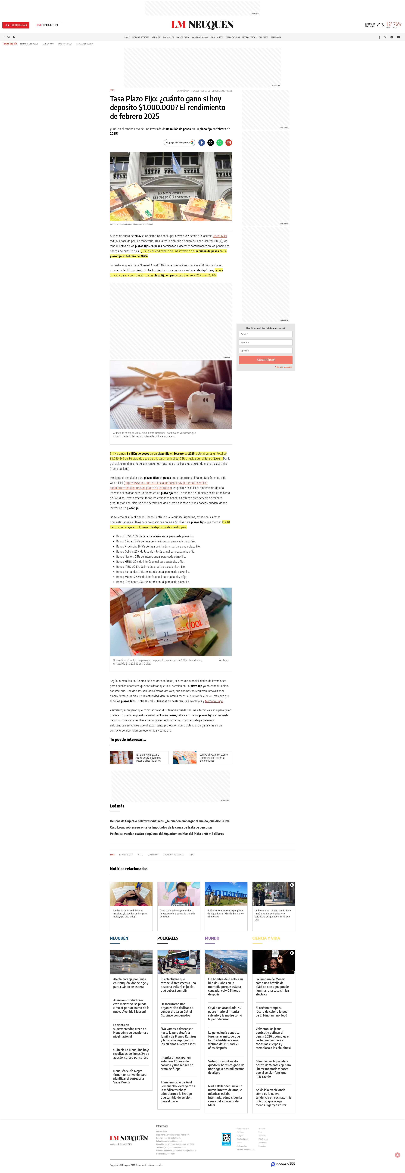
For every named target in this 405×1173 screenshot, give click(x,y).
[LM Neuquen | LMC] (47, 25)
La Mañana (183, 90)
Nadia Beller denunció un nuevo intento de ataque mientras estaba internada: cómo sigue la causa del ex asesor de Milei (225, 1095)
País (213, 37)
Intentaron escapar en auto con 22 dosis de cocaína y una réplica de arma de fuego (177, 1063)
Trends (239, 1143)
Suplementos (241, 1146)
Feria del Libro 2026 (29, 44)
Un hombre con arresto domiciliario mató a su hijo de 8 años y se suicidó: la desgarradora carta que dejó (273, 915)
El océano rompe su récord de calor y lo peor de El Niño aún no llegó (272, 1011)
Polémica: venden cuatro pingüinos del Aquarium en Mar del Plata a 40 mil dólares (167, 833)
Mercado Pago (214, 701)
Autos (220, 37)
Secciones (262, 1143)
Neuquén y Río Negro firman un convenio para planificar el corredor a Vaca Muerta (129, 1076)
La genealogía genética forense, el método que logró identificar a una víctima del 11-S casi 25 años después (224, 1040)
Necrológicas (249, 37)
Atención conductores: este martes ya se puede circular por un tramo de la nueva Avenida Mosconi (131, 1005)
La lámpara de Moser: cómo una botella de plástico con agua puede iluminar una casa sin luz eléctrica (272, 986)
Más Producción (199, 37)
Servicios (262, 1146)
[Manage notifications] (397, 1154)
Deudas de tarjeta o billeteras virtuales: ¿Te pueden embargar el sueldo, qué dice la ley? (170, 821)
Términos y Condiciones (245, 1150)
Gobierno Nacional (174, 855)
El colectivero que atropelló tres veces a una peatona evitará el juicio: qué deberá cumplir (178, 984)
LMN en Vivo (48, 44)
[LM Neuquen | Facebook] (380, 37)
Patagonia (276, 37)
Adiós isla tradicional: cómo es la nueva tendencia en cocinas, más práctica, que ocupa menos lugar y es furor (273, 1097)
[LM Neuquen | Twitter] (386, 37)
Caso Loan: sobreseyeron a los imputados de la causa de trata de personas (161, 827)
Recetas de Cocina (84, 44)
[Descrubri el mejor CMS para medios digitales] (283, 1167)
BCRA (140, 855)
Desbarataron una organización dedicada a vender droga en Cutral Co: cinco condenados (177, 1009)
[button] (3, 37)
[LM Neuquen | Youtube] (398, 37)
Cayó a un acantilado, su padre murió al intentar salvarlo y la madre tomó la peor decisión (225, 1013)
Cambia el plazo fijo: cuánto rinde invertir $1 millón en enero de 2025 (214, 757)
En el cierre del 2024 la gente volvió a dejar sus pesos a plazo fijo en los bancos (148, 759)
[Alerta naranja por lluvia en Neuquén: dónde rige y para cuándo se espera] (131, 962)
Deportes (263, 37)
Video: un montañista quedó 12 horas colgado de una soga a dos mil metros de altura (226, 1066)
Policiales (168, 37)
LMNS (191, 855)
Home (127, 37)
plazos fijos (198, 90)
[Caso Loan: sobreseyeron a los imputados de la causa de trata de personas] (179, 894)
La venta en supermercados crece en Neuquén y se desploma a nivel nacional (130, 1030)
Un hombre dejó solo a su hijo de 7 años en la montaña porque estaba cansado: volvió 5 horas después (225, 986)
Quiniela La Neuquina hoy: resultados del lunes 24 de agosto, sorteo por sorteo (131, 1053)
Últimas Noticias (140, 37)
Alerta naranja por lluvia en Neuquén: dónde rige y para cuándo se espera (130, 982)
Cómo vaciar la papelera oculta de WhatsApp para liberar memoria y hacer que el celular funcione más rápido (273, 1068)
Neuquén (156, 37)
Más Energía (182, 37)
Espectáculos (233, 37)
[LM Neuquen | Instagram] (392, 37)
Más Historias (65, 44)
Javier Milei (220, 236)
